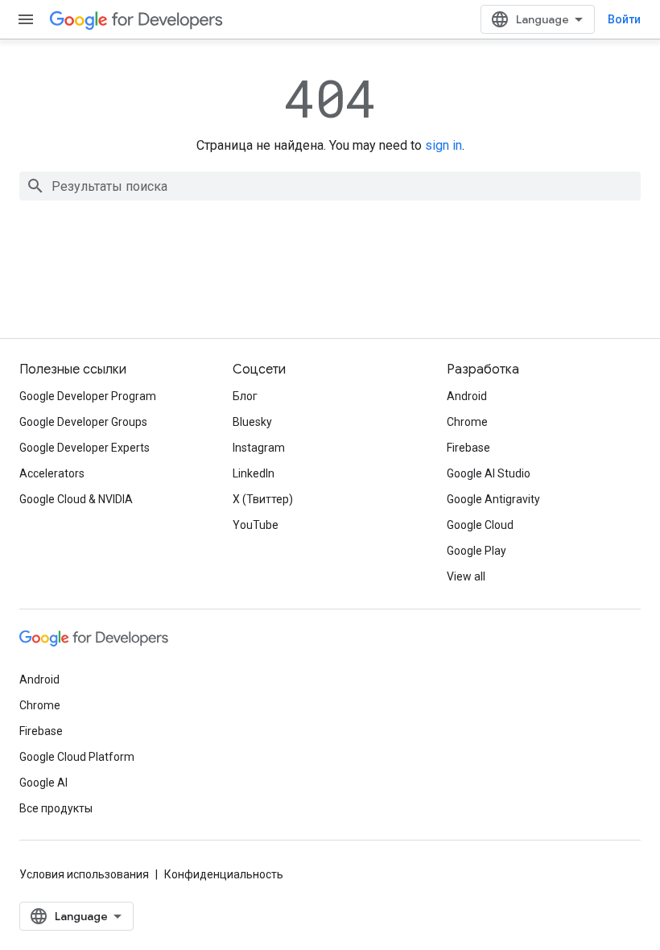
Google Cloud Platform (76, 756)
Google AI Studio (488, 473)
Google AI (43, 782)
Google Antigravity (493, 499)
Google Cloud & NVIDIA (76, 499)
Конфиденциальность (223, 874)
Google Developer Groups (83, 421)
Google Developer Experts (84, 447)
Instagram (259, 447)
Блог (245, 396)
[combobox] (330, 185)
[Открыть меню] (26, 19)
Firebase (468, 447)
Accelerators (52, 473)
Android (467, 396)
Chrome (467, 421)
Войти (624, 19)
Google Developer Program (87, 396)
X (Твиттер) (263, 499)
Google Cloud (480, 524)
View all (466, 576)
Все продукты (56, 808)
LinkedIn (253, 473)
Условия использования (84, 874)
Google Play (476, 550)
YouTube (255, 524)
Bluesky (252, 421)
